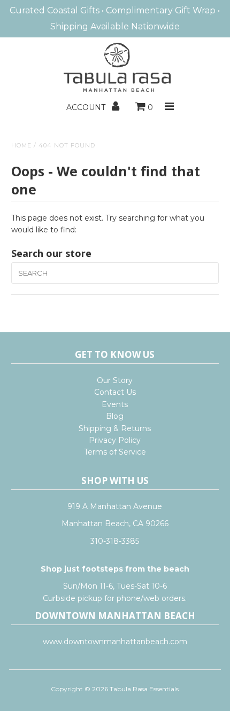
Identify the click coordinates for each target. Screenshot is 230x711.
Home (21, 145)
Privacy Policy (115, 440)
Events (115, 404)
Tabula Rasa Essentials (144, 689)
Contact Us (115, 392)
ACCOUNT (87, 107)
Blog (115, 416)
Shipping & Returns (115, 428)
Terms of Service (115, 452)
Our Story (115, 380)
